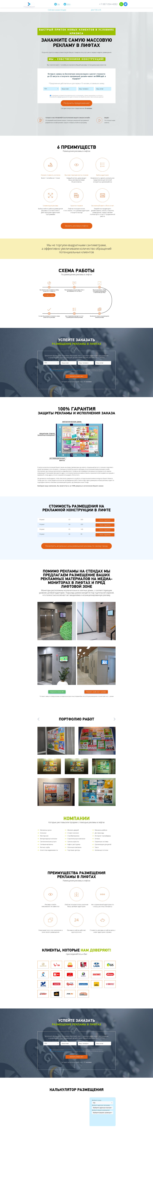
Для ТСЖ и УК (96, 10)
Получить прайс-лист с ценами (96, 692)
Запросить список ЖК (57, 692)
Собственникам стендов (57, 10)
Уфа (58, 4)
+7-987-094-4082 (108, 4)
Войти (68, 4)
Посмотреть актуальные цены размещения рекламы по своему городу (76, 546)
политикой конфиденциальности (59, 97)
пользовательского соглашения (73, 95)
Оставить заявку (49, 295)
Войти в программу (81, 122)
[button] (51, 89)
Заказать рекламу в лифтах (76, 225)
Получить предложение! (77, 103)
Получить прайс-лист (76, 376)
